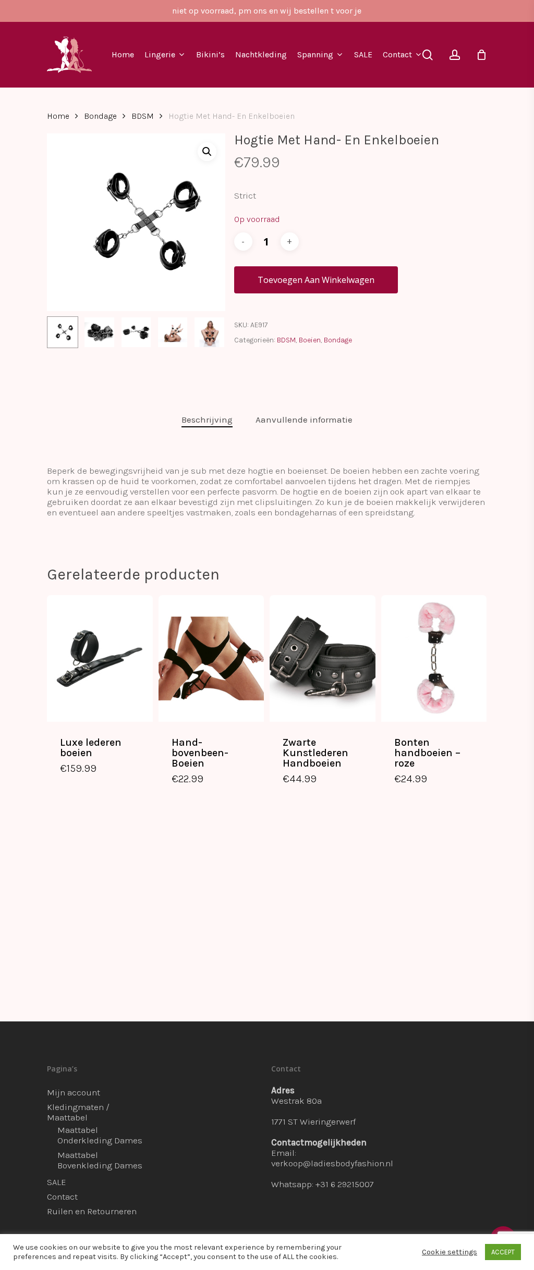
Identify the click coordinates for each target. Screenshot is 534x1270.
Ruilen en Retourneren (92, 1211)
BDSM (142, 116)
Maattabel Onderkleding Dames (99, 1135)
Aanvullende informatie (304, 419)
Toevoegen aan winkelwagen (316, 280)
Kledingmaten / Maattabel (78, 1112)
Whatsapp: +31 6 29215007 (322, 1184)
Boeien (310, 340)
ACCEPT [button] (503, 1252)
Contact (62, 1196)
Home (58, 116)
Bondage (100, 116)
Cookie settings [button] (449, 1252)
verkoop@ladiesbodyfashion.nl (332, 1163)
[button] (207, 151)
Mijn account (73, 1092)
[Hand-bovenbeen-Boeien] (211, 658)
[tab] (207, 419)
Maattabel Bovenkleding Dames (99, 1160)
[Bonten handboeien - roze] (434, 658)
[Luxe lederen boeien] (100, 658)
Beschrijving (207, 419)
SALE (56, 1182)
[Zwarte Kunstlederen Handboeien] (322, 658)
